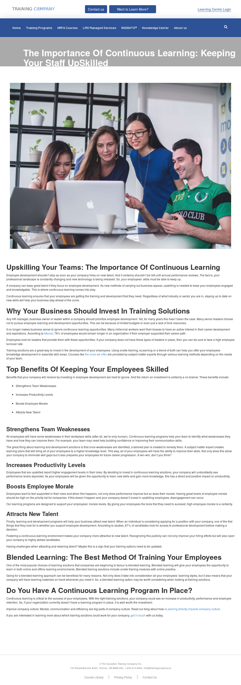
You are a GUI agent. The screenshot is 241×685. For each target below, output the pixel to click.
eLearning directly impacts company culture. (193, 609)
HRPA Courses (67, 28)
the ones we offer (96, 354)
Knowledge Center (155, 28)
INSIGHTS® (129, 28)
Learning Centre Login (214, 9)
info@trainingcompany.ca (157, 668)
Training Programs (39, 28)
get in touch (138, 615)
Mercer (48, 333)
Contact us (96, 9)
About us (180, 28)
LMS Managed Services (99, 28)
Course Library (94, 677)
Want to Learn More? (133, 9)
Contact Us (150, 677)
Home (16, 28)
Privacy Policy (123, 677)
